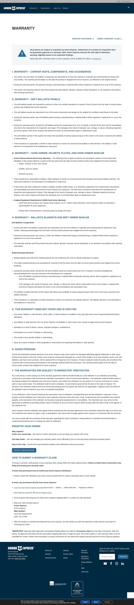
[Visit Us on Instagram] (116, 563)
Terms (65, 558)
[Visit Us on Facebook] (111, 563)
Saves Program (50, 558)
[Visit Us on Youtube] (105, 563)
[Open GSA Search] (58, 583)
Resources (45, 8)
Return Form (47, 493)
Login (118, 1)
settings (72, 603)
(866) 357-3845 (20, 559)
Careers (66, 550)
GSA (82, 568)
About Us (56, 8)
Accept (85, 602)
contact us (97, 59)
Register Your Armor (82, 39)
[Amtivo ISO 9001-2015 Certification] (77, 589)
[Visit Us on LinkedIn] (122, 563)
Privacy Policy (68, 554)
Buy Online (126, 1)
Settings (107, 602)
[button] (128, 7)
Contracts (84, 571)
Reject (96, 602)
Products (33, 8)
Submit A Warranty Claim (108, 39)
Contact (65, 8)
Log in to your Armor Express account (28, 488)
